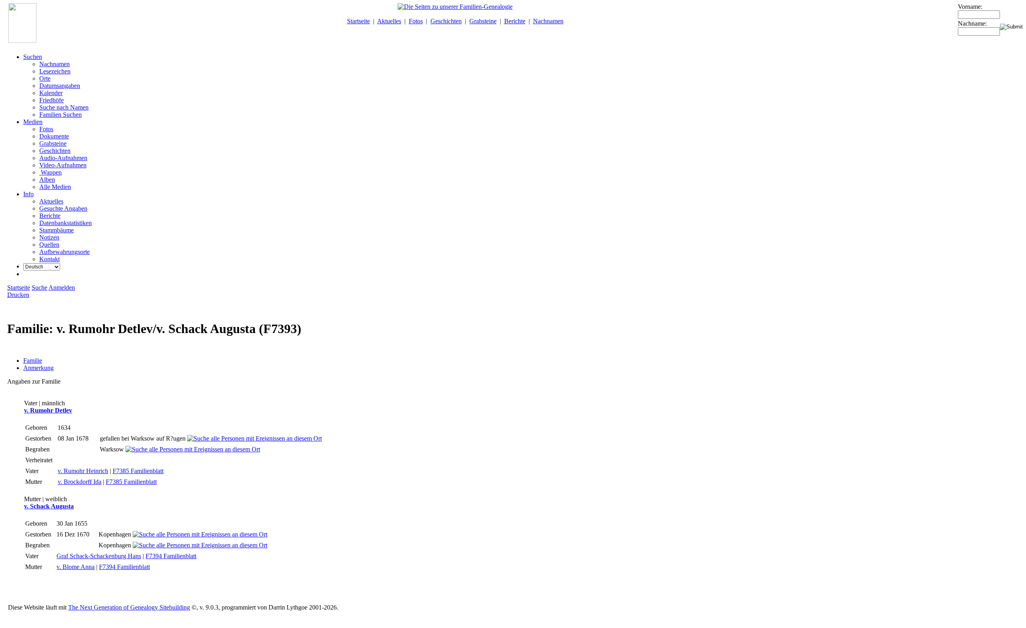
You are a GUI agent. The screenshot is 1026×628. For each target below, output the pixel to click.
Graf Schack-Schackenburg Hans (99, 556)
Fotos (416, 21)
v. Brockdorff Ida (79, 481)
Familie (32, 360)
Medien (32, 121)
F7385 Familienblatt (138, 470)
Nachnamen (548, 21)
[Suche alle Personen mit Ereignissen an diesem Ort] (254, 438)
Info (28, 194)
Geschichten (446, 21)
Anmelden (61, 287)
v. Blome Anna (76, 566)
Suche (39, 287)
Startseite (358, 21)
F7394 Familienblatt (170, 556)
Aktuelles (389, 21)
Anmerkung (38, 367)
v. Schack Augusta (49, 506)
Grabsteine (483, 21)
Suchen (32, 56)
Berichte (514, 21)
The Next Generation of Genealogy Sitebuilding (129, 607)
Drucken (18, 294)
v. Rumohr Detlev (48, 410)
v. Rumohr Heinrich (83, 470)
